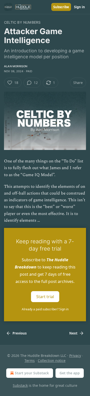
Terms (29, 360)
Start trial (45, 296)
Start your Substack (32, 373)
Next (73, 333)
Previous (19, 333)
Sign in (79, 7)
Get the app (70, 373)
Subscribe (61, 7)
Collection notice (52, 360)
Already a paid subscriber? (45, 309)
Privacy (75, 355)
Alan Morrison (16, 66)
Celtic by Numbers (22, 22)
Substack (20, 385)
